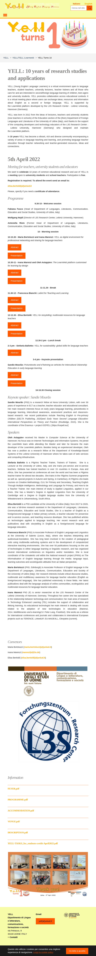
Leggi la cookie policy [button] (43, 952)
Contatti (14, 937)
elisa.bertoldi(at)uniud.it (20, 186)
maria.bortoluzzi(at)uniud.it (37, 647)
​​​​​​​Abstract (14, 300)
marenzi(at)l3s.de (30, 652)
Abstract (14, 247)
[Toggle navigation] (5, 15)
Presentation (16, 255)
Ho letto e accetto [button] (77, 951)
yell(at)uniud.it (45, 921)
